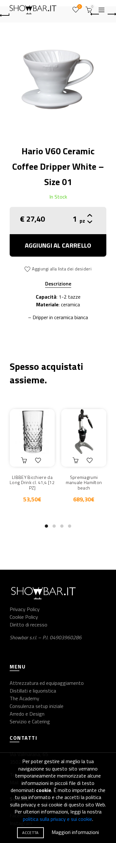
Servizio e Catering (30, 721)
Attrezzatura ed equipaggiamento (47, 683)
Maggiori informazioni (75, 832)
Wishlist (80, 7)
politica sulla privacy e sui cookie (57, 819)
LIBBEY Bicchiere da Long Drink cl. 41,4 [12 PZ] (32, 483)
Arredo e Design (27, 714)
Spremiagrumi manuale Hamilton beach (84, 483)
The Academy (24, 698)
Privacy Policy (25, 609)
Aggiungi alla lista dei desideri (62, 268)
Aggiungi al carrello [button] (24, 460)
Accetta (30, 833)
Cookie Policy (24, 617)
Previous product (95, 14)
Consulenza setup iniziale (36, 706)
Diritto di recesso (28, 624)
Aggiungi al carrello (58, 245)
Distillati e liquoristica (33, 690)
